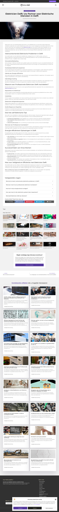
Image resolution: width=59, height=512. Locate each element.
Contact (40, 489)
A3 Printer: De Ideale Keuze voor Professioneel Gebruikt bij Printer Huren (15, 367)
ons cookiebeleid (37, 504)
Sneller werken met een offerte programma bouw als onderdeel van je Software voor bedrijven (15, 297)
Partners (40, 484)
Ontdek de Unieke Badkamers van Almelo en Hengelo (15, 391)
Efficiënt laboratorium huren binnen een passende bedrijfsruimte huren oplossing (14, 321)
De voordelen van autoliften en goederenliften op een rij (42, 344)
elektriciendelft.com (9, 88)
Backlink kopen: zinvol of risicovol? (43, 494)
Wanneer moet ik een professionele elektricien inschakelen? (29, 184)
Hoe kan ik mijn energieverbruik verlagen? (29, 188)
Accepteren (20, 508)
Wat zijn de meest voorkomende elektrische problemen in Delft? (29, 181)
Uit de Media (41, 482)
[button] (55, 499)
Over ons (40, 485)
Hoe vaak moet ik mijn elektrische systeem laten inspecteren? (29, 192)
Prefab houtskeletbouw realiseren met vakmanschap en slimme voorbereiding (36, 229)
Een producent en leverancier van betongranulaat (12, 460)
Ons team (41, 487)
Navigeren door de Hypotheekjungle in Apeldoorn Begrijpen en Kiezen (41, 391)
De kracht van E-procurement (38, 436)
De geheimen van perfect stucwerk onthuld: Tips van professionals (42, 460)
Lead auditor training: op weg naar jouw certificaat (14, 437)
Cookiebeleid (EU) (42, 491)
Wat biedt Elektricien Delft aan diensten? (29, 195)
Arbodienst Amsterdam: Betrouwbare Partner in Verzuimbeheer (42, 367)
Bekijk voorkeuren (49, 508)
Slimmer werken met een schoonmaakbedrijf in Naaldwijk (42, 321)
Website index (41, 492)
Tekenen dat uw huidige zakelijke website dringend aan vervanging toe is (36, 238)
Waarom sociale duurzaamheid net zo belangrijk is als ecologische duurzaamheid (22, 248)
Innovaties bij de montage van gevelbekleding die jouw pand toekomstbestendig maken (15, 344)
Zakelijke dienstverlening (29, 10)
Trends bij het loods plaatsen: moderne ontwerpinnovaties (14, 414)
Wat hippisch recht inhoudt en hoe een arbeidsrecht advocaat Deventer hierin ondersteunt (41, 297)
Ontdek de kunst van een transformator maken (43, 413)
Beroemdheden (42, 481)
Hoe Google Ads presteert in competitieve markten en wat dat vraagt (22, 220)
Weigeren (35, 508)
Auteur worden (42, 488)
